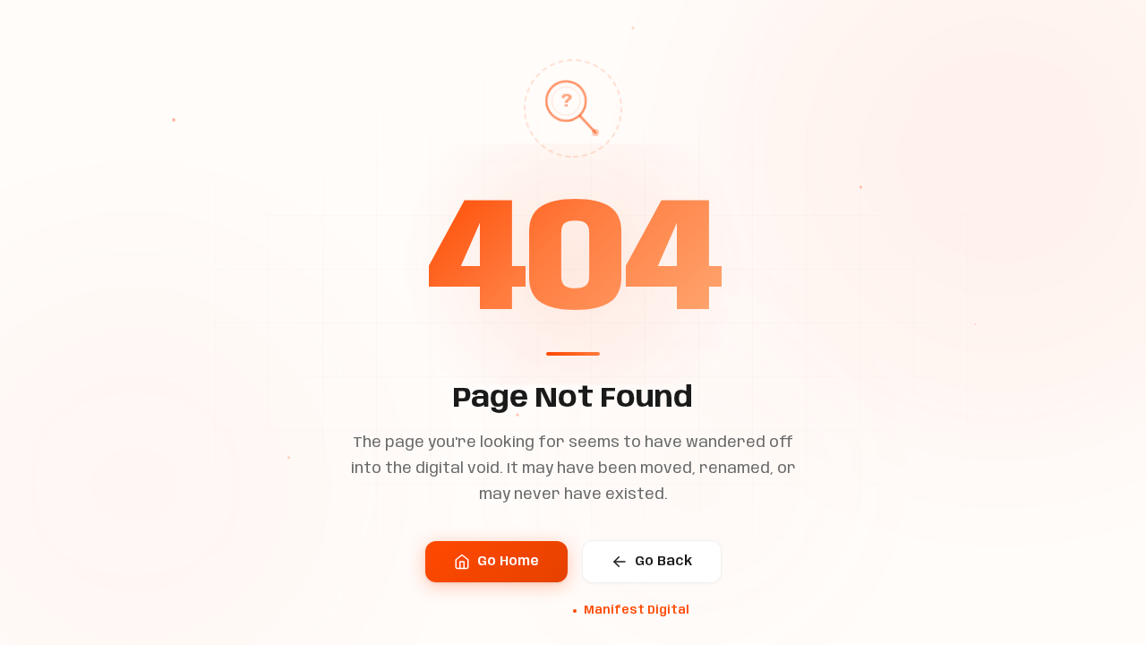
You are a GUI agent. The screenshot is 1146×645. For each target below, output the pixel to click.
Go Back (663, 562)
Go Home (508, 562)
